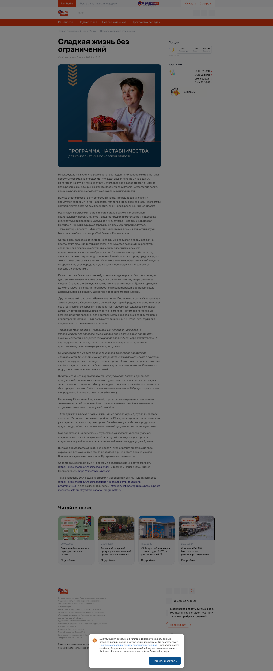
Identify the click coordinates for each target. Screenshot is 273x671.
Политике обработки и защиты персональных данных (129, 645)
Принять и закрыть (165, 660)
